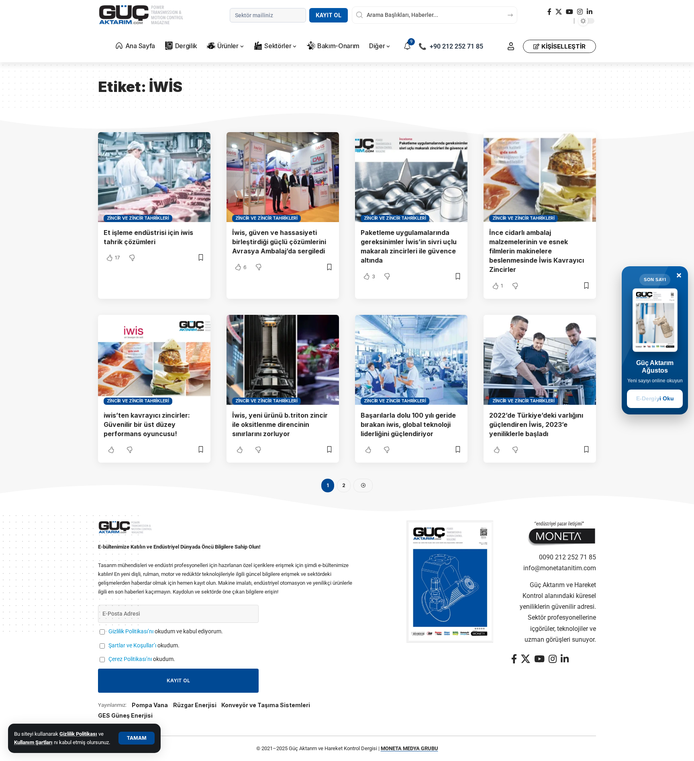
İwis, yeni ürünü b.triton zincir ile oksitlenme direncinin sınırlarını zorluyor (280, 424)
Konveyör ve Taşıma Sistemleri (265, 705)
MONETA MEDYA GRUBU (409, 748)
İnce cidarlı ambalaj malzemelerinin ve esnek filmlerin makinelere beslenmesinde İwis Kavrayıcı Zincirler (536, 251)
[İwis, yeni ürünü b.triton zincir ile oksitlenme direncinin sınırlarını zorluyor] (283, 360)
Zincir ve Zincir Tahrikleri (138, 218)
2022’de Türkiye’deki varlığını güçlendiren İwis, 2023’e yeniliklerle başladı (536, 424)
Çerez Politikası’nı (130, 659)
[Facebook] (549, 11)
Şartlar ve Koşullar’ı (132, 645)
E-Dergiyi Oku (655, 398)
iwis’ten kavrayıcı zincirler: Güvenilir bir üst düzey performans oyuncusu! (147, 424)
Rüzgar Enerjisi (194, 705)
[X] (558, 11)
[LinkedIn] (589, 11)
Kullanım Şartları (33, 742)
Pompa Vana (150, 705)
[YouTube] (569, 11)
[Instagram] (580, 11)
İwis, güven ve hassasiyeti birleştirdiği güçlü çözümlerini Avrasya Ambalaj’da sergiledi (279, 242)
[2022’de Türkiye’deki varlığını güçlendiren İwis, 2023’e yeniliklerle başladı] (540, 360)
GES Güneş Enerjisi (125, 715)
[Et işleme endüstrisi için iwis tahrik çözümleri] (154, 177)
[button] (136, 738)
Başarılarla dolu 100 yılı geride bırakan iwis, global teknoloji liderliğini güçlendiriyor (408, 424)
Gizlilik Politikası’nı (130, 631)
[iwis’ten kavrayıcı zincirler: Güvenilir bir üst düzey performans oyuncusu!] (154, 360)
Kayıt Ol (328, 15)
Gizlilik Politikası (78, 734)
